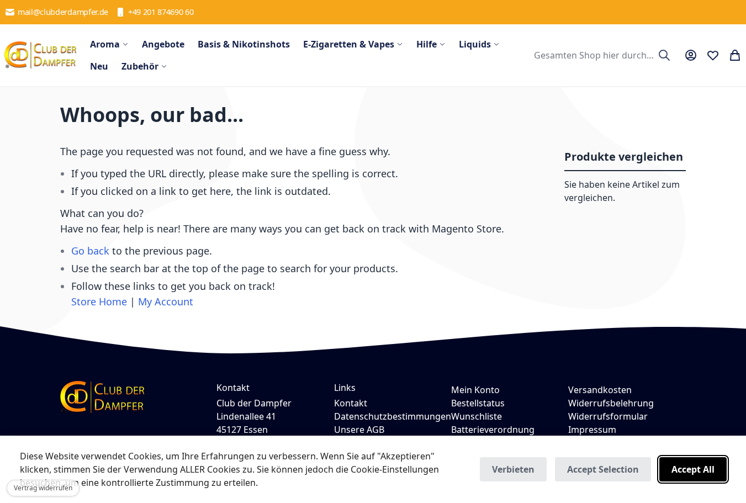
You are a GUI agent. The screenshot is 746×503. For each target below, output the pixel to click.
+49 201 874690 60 (161, 12)
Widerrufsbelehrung (611, 403)
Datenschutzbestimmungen (392, 416)
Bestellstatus (478, 403)
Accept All (693, 469)
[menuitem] (109, 44)
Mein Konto (475, 390)
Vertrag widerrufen (43, 488)
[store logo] (40, 55)
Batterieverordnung (493, 429)
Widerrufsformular (608, 416)
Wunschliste (476, 416)
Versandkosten (600, 390)
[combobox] (600, 55)
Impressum (592, 429)
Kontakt (350, 403)
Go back (90, 250)
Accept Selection (603, 469)
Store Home (99, 301)
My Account (165, 301)
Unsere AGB (359, 429)
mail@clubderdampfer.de (63, 12)
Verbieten (513, 469)
